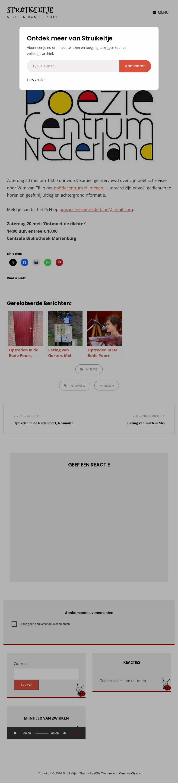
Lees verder (36, 79)
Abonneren (135, 66)
